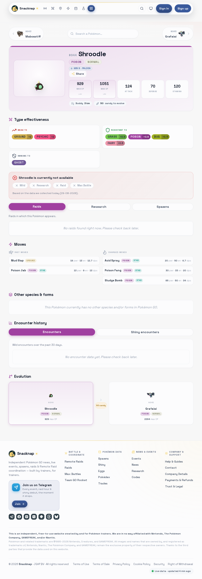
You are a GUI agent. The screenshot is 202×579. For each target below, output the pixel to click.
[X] (34, 517)
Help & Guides (174, 461)
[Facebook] (19, 517)
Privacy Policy (121, 564)
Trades (103, 483)
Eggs (101, 471)
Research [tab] (98, 207)
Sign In (164, 8)
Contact (171, 467)
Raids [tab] (37, 206)
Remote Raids (74, 461)
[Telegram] (12, 517)
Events (136, 458)
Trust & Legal (174, 486)
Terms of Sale (101, 564)
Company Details (176, 474)
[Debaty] (41, 517)
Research (138, 471)
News (135, 464)
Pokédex (104, 477)
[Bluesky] (56, 517)
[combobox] (102, 33)
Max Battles (73, 474)
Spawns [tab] (163, 207)
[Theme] (151, 8)
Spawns (103, 458)
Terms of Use (81, 564)
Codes (136, 477)
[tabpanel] (101, 225)
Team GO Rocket (76, 480)
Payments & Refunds (179, 480)
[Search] (142, 8)
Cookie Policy (141, 564)
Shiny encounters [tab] (145, 332)
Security (159, 564)
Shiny (101, 464)
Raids (68, 467)
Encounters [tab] (52, 332)
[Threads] (49, 517)
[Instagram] (27, 517)
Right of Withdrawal (180, 564)
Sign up (183, 8)
